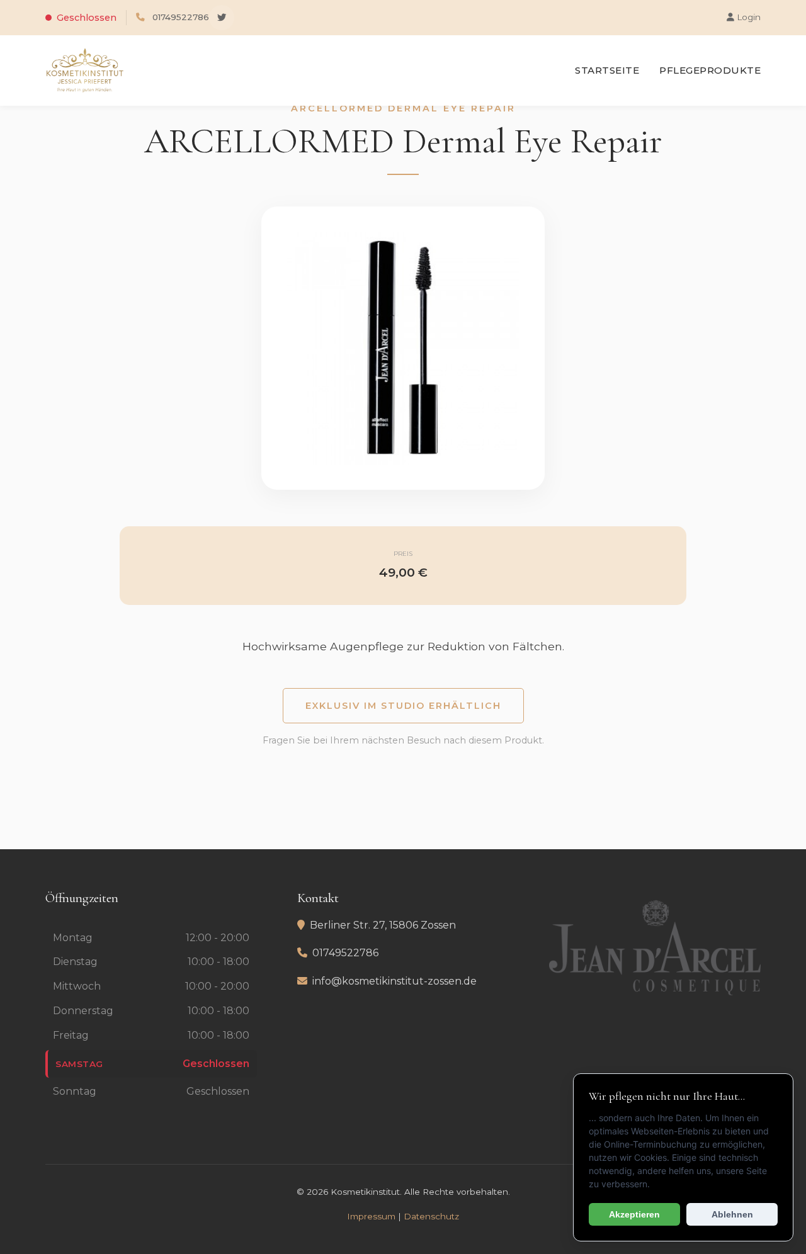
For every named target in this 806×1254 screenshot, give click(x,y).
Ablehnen (732, 1214)
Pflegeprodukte (710, 70)
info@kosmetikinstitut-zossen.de (394, 981)
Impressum (371, 1216)
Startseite (607, 70)
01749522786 (180, 17)
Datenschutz (431, 1216)
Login (747, 17)
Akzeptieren (634, 1214)
